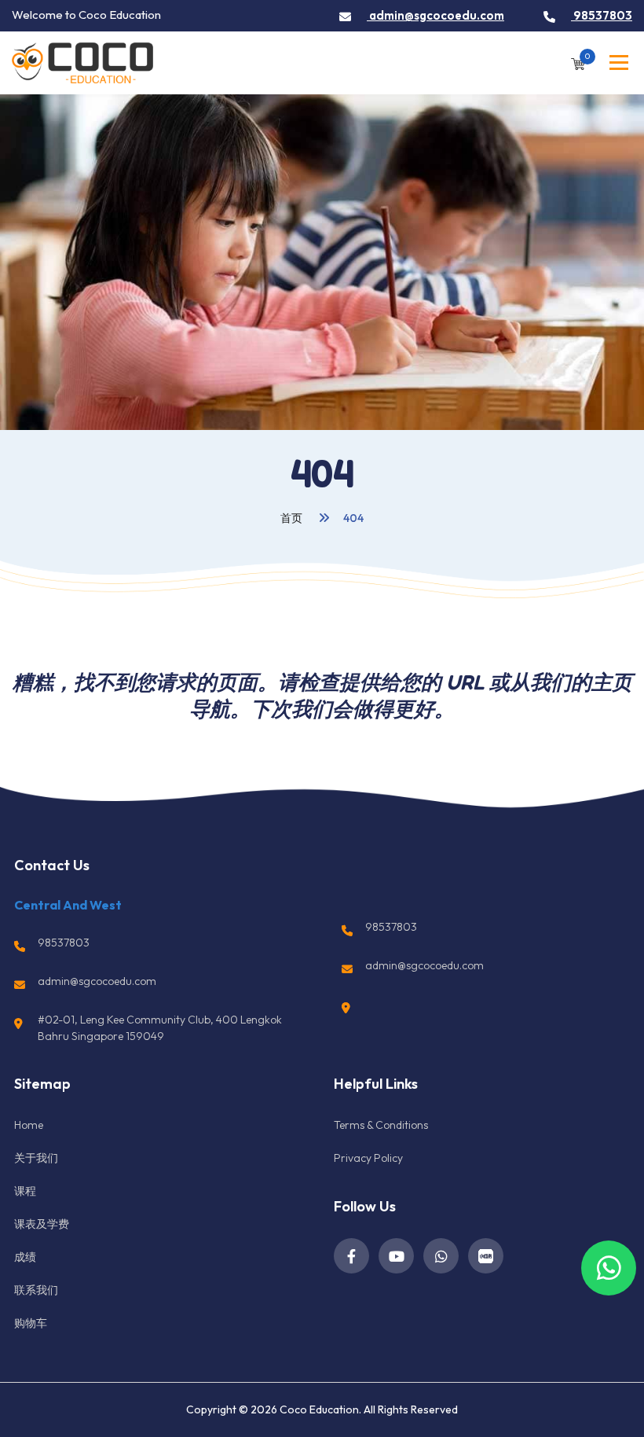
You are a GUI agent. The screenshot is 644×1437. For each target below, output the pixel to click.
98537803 (601, 15)
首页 (292, 518)
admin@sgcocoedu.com (435, 15)
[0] (578, 62)
